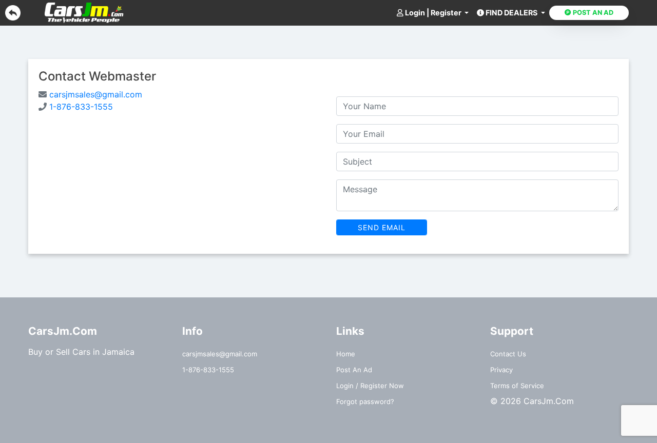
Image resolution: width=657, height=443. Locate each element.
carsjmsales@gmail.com (94, 94)
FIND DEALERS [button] (511, 12)
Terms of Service (517, 385)
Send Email (381, 227)
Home (345, 354)
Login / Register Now (370, 385)
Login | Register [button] (433, 12)
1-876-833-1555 (80, 107)
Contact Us (508, 354)
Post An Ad (354, 370)
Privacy (501, 370)
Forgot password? (365, 401)
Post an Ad (592, 12)
